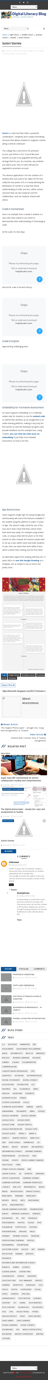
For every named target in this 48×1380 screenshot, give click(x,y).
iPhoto (15, 1160)
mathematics (30, 1187)
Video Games (8, 1321)
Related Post (17, 746)
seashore (31, 1276)
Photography (8, 1223)
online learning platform (14, 1209)
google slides (8, 1134)
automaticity (17, 1053)
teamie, (24, 53)
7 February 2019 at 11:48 (27, 896)
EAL (15, 1089)
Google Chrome (28, 1116)
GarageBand (7, 1111)
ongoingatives (17, 1205)
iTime (18, 1165)
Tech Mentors (35, 1303)
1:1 (3, 1044)
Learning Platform (11, 1183)
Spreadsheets (8, 1298)
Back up (29, 1053)
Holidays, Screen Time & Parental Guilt (29, 1018)
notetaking (33, 1200)
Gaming (30, 1107)
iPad (34, 1156)
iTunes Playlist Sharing (13, 1169)
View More (5, 753)
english (5, 1093)
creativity (6, 1076)
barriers (40, 1053)
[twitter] (23, 2)
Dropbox (6, 1089)
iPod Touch (7, 1165)
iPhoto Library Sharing (32, 1160)
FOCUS (26, 1102)
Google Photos (25, 1125)
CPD (33, 1071)
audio (4, 1053)
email (35, 1089)
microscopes (17, 1191)
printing (35, 1236)
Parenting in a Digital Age (23, 974)
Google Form (8, 1125)
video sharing (23, 1321)
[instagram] (27, 2)
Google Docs (8, 1120)
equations (17, 1093)
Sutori (5, 133)
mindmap (19, 1196)
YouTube (6, 1338)
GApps (39, 1107)
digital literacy (30, 1080)
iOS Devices (24, 1156)
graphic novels (20, 1138)
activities (12, 1044)
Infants (24, 1147)
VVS (17, 1330)
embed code (39, 416)
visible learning (9, 1325)
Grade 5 (5, 1138)
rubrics (6, 1267)
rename (19, 1254)
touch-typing (23, 1312)
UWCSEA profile (9, 1316)
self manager (25, 1281)
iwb (29, 1169)
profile (30, 1240)
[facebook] (20, 2)
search (21, 1276)
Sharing (6, 1285)
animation (25, 1044)
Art (34, 1044)
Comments (39, 969)
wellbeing (7, 1334)
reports (30, 1254)
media (4, 1191)
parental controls (20, 1214)
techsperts (37, 1307)
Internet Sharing (33, 1151)
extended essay (9, 1098)
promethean (22, 1245)
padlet (5, 1214)
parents (36, 1214)
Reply (11, 885)
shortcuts (18, 1285)
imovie (15, 1147)
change (5, 1062)
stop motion (24, 1298)
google (41, 1111)
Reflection (7, 1254)
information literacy (12, 1151)
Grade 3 (22, 1134)
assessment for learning (13, 789)
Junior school (9, 1174)
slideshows (26, 1289)
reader (41, 1249)
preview (23, 1232)
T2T (14, 1303)
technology (23, 1307)
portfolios (21, 1227)
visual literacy (28, 1325)
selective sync (9, 1281)
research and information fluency (18, 1263)
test (4, 1312)
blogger (8, 851)
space (5, 1294)
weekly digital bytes (32, 1330)
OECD (4, 1205)
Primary (6, 1236)
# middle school (28, 675)
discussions (8, 1085)
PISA (39, 1223)
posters (33, 1227)
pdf (23, 1218)
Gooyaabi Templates (24, 1377)
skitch (14, 1289)
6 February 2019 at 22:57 (19, 865)
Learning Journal (31, 1178)
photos (21, 1223)
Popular (24, 969)
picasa (31, 1223)
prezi (32, 1232)
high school (14, 34)
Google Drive (24, 1120)
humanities (29, 1142)
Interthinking (8, 1156)
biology (6, 1058)
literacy (6, 1187)
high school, (33, 51)
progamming (8, 1245)
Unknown (14, 862)
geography (22, 1111)
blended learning (21, 1058)
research (6, 1258)
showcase (30, 1285)
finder (23, 1098)
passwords (7, 1218)
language (40, 1174)
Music (14, 1200)
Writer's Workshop (24, 1334)
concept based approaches (15, 1071)
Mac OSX (17, 1187)
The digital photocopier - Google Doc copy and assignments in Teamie (23, 810)
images (5, 1147)
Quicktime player (10, 1249)
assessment (7, 1049)
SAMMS (16, 1267)
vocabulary (7, 1330)
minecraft (31, 1196)
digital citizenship (11, 1080)
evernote (30, 1093)
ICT (38, 1142)
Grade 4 (32, 1134)
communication (9, 1067)
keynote (28, 1174)
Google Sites (31, 1129)
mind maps (7, 1196)
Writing (39, 1334)
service (38, 1281)
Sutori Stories (7, 841)
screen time (25, 1272)
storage (37, 1298)
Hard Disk (34, 1138)
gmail (32, 1111)
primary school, (14, 53)
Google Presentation (12, 1129)
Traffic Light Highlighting (23, 985)
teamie (13, 37)
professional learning (13, 1240)
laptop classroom (10, 1178)
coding (15, 1062)
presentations (9, 1232)
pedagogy (32, 1218)
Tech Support (8, 1307)
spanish (15, 1294)
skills (5, 1289)
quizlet (24, 1249)
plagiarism (7, 1227)
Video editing (34, 1316)
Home (4, 34)
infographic (37, 1147)
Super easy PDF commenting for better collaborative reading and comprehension (21, 779)
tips (11, 1312)
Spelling (26, 1294)
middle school (27, 34)
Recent (8, 969)
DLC (33, 1085)
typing (35, 1312)
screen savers (9, 1272)
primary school (20, 1236)
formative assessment (12, 1107)
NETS (23, 1200)
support (6, 1303)
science (26, 1267)
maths (42, 1187)
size (41, 1285)
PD (17, 1218)
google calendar (10, 1116)
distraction (22, 1085)
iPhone (5, 1160)
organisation (36, 1209)
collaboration (9, 758)
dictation (19, 1076)
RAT (33, 1249)
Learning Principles (32, 1183)
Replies (14, 889)
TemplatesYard (25, 1373)
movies (5, 1200)
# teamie (12, 678)
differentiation (34, 1076)
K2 (20, 1174)
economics (25, 1089)
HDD (4, 1142)
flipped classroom (11, 1102)
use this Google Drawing (27, 560)
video (22, 1316)
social (38, 1289)
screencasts (8, 1276)
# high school (14, 675)
